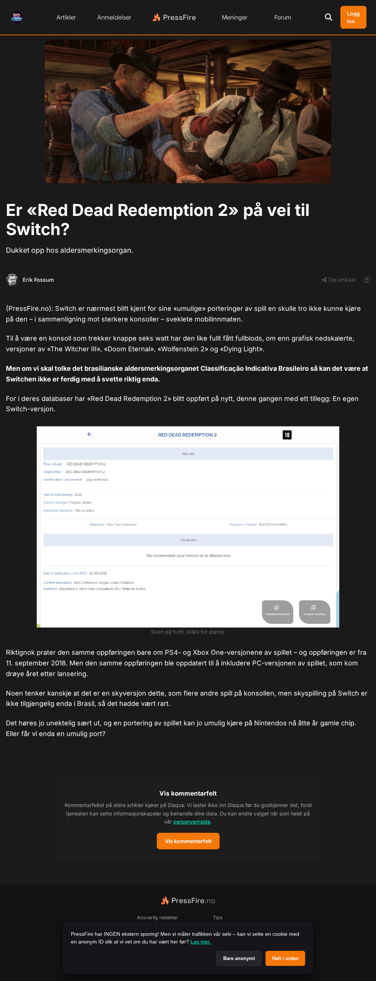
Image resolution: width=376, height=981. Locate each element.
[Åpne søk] (329, 17)
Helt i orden (285, 958)
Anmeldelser (114, 17)
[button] (188, 819)
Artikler (66, 17)
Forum (282, 17)
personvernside (191, 821)
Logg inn (353, 17)
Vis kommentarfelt (188, 841)
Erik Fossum (38, 280)
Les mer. (201, 942)
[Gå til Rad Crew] (17, 17)
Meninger (234, 17)
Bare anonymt (239, 958)
